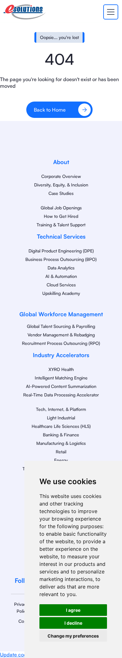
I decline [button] (73, 623)
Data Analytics (61, 267)
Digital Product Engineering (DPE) (61, 250)
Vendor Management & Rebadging (61, 334)
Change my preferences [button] (73, 636)
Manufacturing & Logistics (61, 443)
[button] (109, 11)
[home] (24, 11)
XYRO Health (61, 369)
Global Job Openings (61, 207)
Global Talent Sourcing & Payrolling (61, 326)
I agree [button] (73, 610)
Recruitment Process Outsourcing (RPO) (61, 343)
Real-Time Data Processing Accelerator (61, 394)
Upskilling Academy (61, 293)
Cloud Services (61, 284)
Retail (61, 451)
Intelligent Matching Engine (61, 377)
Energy (61, 460)
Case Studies (61, 193)
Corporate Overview (61, 176)
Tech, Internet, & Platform (61, 409)
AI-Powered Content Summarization (61, 386)
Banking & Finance (61, 434)
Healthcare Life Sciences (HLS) (61, 426)
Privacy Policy (21, 607)
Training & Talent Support (61, 224)
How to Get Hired (61, 216)
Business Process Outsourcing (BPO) (61, 259)
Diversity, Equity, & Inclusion (61, 184)
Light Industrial (61, 417)
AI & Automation (61, 276)
